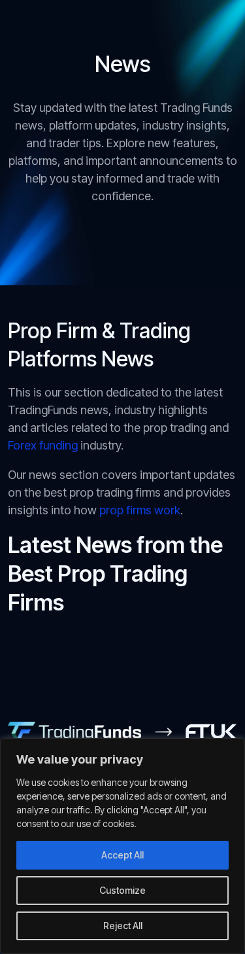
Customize (122, 890)
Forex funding (43, 445)
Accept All (122, 854)
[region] (122, 846)
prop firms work (138, 510)
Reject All (122, 925)
